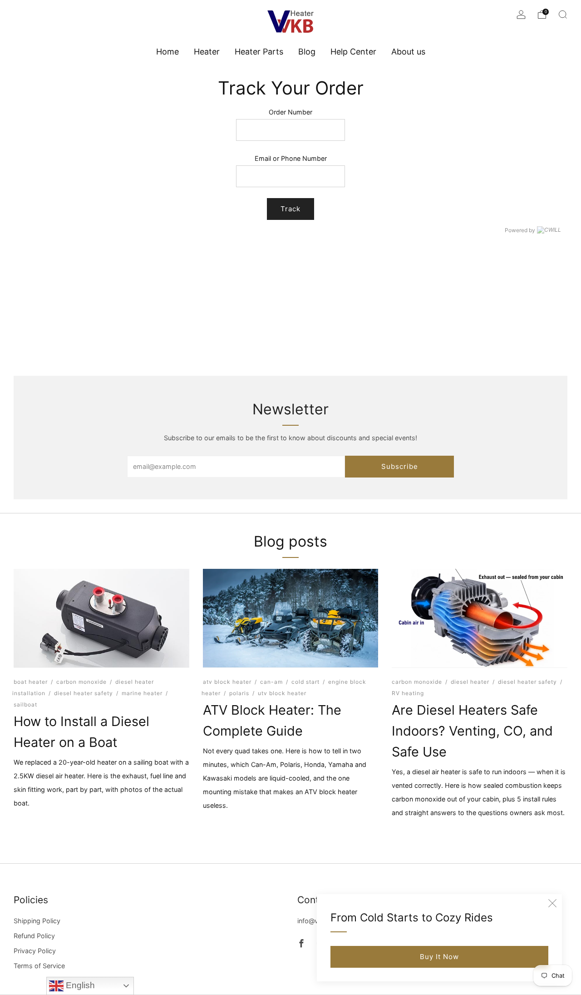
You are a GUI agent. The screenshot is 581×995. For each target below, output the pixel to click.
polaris (239, 692)
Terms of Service (39, 966)
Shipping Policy (37, 921)
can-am (271, 681)
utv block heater (282, 692)
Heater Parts (259, 51)
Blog (306, 51)
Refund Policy (34, 936)
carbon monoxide (81, 681)
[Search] (562, 14)
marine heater (142, 692)
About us (408, 51)
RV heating (408, 692)
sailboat (25, 704)
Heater (207, 51)
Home (167, 51)
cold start (305, 681)
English (79, 985)
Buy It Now (439, 956)
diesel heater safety (83, 692)
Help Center (353, 51)
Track (290, 208)
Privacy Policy (35, 951)
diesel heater (470, 681)
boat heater (31, 681)
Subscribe (399, 466)
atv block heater (227, 681)
